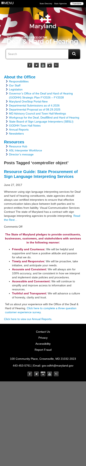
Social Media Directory (56, 65)
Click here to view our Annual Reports (27, 319)
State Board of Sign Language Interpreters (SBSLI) (41, 121)
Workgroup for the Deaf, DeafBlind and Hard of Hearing (44, 117)
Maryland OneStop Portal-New (28, 101)
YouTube (43, 65)
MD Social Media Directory (56, 374)
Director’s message (21, 154)
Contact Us (43, 331)
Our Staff (14, 85)
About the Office (19, 77)
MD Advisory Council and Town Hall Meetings (37, 113)
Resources (14, 142)
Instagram (49, 65)
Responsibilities (19, 81)
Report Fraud (43, 349)
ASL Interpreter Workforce (25, 150)
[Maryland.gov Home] (43, 21)
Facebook (29, 65)
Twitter (36, 65)
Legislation (16, 89)
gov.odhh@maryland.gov (57, 365)
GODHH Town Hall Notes (25, 125)
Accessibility (43, 343)
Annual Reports (19, 129)
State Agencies (60, 4)
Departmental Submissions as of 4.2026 (34, 105)
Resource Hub (18, 146)
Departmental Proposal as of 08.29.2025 (34, 109)
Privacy (43, 337)
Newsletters (16, 133)
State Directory (46, 4)
